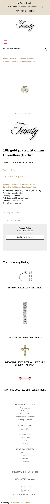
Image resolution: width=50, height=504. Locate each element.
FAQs (25, 441)
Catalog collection (25, 420)
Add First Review (9, 170)
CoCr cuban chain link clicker (25, 337)
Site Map (25, 444)
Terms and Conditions (25, 435)
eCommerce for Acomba (20, 503)
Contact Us (25, 429)
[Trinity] (25, 26)
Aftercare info (25, 408)
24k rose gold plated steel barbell (25, 390)
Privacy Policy (25, 438)
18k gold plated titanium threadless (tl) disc (19, 184)
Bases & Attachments (18, 59)
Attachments (33, 59)
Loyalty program (25, 432)
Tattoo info (25, 411)
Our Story (25, 453)
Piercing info (25, 414)
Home (5, 59)
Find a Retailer (25, 3)
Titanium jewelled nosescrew (25, 288)
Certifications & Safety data (25, 417)
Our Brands (25, 462)
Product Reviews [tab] (14, 221)
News (25, 456)
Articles (25, 459)
